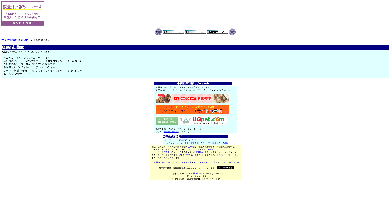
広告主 (167, 152)
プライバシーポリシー (229, 162)
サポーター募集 (171, 131)
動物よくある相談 (220, 143)
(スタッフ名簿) (186, 155)
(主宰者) (191, 147)
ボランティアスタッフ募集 (205, 162)
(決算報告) (198, 152)
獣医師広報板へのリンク (165, 162)
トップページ (171, 140)
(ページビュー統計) (230, 155)
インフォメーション (174, 143)
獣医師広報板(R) (198, 173)
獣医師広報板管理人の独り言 (197, 143)
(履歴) (210, 149)
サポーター (157, 152)
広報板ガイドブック (188, 140)
